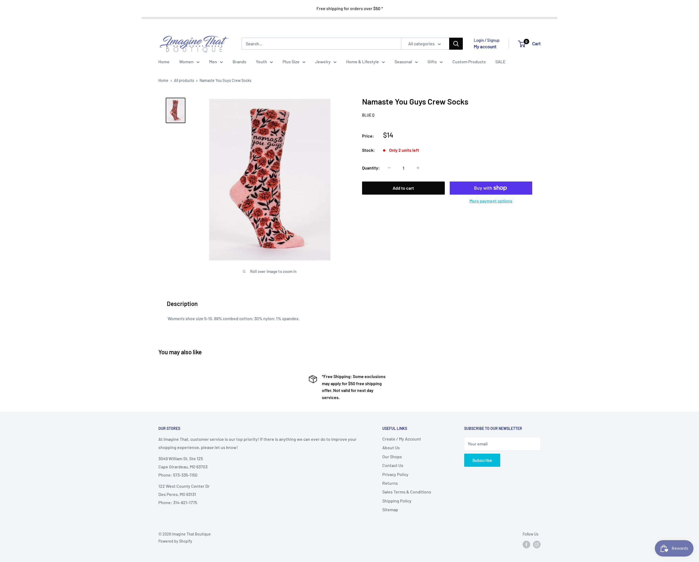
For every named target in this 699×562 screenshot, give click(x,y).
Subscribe (482, 460)
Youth (261, 61)
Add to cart (403, 188)
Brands (239, 61)
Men (213, 61)
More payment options (490, 200)
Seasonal (403, 61)
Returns (390, 483)
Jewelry (323, 61)
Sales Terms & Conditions (406, 491)
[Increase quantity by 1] (418, 168)
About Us (391, 447)
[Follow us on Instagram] (537, 544)
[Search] (456, 44)
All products (184, 80)
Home (164, 61)
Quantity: (371, 167)
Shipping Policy (396, 500)
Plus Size (291, 61)
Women (186, 61)
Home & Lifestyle (362, 61)
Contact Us (392, 465)
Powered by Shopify (175, 541)
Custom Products (469, 61)
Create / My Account (401, 438)
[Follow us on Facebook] (526, 544)
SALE (500, 61)
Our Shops (392, 456)
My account (485, 46)
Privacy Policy (395, 474)
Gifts (432, 61)
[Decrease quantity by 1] (389, 168)
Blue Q (368, 115)
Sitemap (390, 509)
